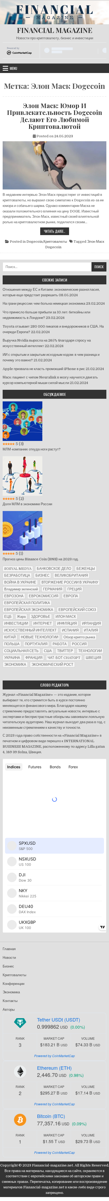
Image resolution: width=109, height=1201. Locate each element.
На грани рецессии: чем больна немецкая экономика (44, 303)
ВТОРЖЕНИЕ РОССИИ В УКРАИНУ (70, 582)
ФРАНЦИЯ (33, 658)
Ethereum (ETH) (54, 1067)
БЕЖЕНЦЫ (85, 569)
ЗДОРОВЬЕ (40, 617)
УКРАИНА (12, 658)
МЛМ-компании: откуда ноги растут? (32, 449)
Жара (21, 617)
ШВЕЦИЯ (93, 658)
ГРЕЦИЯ (74, 589)
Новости (9, 958)
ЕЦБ (8, 617)
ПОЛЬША (12, 644)
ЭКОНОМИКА (15, 665)
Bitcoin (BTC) (51, 1115)
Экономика (11, 992)
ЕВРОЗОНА (14, 596)
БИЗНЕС (42, 575)
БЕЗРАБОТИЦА (17, 575)
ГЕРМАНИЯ (52, 589)
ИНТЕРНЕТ (42, 623)
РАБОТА (60, 644)
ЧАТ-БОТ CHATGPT (64, 658)
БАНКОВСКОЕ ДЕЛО (54, 569)
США (48, 651)
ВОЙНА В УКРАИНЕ (20, 582)
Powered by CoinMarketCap (54, 1055)
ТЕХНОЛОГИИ (90, 651)
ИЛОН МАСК (66, 617)
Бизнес (8, 966)
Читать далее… (56, 231)
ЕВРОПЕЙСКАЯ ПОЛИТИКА (27, 603)
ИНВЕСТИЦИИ (16, 623)
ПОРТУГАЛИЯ (36, 644)
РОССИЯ (79, 644)
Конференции (13, 984)
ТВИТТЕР (65, 651)
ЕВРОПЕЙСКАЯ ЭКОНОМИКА (28, 610)
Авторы (9, 1010)
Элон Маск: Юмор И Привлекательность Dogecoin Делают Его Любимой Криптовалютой (54, 116)
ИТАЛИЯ (91, 630)
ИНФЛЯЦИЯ (67, 623)
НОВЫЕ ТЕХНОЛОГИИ (39, 637)
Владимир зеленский (21, 589)
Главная (9, 949)
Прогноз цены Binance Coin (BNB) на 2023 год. (41, 559)
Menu (13, 68)
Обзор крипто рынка (79, 637)
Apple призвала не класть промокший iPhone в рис (44, 369)
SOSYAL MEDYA (17, 569)
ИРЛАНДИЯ (91, 623)
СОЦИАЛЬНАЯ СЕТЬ (21, 651)
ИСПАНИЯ (70, 630)
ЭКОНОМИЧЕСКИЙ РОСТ (52, 665)
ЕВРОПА (70, 596)
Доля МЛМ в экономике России (27, 504)
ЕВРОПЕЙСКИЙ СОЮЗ (77, 610)
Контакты (10, 1001)
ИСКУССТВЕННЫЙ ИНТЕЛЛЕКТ (30, 630)
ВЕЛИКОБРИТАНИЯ (71, 575)
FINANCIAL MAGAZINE (54, 30)
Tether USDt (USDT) (58, 1019)
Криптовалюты (55, 242)
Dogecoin (34, 242)
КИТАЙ (10, 637)
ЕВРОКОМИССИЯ (43, 596)
